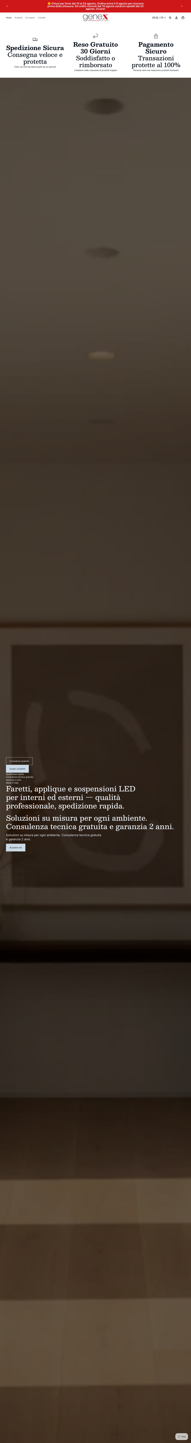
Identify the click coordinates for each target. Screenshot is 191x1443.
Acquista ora (16, 847)
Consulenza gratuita (19, 761)
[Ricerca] (170, 17)
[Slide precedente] (7, 6)
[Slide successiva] (181, 6)
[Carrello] (183, 17)
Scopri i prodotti (17, 768)
